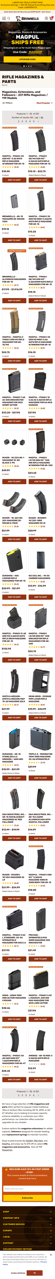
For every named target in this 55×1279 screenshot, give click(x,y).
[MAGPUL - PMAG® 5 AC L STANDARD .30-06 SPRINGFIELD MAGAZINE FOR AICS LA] (14, 919)
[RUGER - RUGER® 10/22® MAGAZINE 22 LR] (14, 859)
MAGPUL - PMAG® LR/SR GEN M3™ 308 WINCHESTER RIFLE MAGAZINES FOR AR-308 (39, 638)
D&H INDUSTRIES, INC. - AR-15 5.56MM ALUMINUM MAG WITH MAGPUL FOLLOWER (41, 818)
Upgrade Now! (27, 59)
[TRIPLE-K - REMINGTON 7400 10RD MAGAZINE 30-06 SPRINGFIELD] (41, 738)
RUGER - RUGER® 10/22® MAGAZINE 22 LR (13, 877)
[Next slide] (51, 46)
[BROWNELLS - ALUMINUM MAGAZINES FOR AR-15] (14, 261)
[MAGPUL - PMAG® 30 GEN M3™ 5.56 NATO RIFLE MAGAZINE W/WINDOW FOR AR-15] (14, 140)
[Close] (51, 1255)
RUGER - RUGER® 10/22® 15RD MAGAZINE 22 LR (37, 520)
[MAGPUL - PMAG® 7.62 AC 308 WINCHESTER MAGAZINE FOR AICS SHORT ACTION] (14, 382)
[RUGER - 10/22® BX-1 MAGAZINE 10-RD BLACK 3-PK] (14, 442)
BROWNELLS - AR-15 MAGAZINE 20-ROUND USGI (13, 219)
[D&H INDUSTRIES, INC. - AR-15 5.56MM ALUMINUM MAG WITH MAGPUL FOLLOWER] (41, 799)
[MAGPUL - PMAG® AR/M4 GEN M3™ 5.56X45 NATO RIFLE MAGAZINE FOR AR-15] (41, 140)
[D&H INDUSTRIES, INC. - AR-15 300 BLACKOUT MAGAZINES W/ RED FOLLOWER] (14, 799)
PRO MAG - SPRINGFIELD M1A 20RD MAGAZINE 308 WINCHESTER (39, 939)
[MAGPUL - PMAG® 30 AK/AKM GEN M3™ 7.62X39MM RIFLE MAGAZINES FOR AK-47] (14, 1040)
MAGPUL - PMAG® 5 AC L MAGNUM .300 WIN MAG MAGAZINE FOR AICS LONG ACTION (40, 999)
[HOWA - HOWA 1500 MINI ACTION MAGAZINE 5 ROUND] (14, 980)
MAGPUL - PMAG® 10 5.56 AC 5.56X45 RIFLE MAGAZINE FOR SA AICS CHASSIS (40, 401)
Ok (35, 1273)
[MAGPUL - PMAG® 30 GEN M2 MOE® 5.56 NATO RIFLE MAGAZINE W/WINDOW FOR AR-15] (41, 321)
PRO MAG (38, 1141)
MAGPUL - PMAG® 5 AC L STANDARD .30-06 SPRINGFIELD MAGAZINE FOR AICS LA (14, 939)
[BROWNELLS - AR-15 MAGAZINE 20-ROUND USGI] (14, 201)
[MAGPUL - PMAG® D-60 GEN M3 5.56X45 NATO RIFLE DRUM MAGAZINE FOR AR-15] (14, 618)
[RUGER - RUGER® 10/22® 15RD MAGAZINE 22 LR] (41, 502)
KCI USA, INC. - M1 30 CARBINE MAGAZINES (39, 576)
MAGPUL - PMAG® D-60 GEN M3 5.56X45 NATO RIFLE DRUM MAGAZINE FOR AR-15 (14, 637)
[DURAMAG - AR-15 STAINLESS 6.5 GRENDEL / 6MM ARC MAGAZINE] (14, 738)
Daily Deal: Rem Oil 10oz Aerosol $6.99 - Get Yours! (27, 12)
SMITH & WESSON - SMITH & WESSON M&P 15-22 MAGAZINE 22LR (13, 699)
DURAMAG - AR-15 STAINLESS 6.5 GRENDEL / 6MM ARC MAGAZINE (12, 758)
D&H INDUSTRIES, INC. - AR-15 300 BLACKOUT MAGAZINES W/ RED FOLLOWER (14, 818)
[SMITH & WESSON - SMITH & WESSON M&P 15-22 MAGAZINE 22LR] (14, 681)
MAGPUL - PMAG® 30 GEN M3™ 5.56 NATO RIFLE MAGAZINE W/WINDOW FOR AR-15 (13, 160)
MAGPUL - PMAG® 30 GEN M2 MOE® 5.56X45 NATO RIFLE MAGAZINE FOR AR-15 (40, 220)
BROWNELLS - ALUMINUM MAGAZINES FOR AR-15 (14, 279)
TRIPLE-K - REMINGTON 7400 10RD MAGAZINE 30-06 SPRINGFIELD (40, 756)
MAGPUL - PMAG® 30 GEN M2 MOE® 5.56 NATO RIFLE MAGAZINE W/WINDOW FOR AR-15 (40, 341)
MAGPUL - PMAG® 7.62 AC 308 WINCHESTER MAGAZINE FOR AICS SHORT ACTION (13, 401)
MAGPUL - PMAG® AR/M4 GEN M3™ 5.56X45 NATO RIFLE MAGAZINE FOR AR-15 (39, 160)
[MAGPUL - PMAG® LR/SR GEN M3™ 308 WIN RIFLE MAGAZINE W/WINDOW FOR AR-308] (41, 442)
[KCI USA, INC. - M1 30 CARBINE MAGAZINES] (41, 560)
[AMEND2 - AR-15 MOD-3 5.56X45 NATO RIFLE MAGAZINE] (41, 1040)
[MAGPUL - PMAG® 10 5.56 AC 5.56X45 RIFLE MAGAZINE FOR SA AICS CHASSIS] (41, 382)
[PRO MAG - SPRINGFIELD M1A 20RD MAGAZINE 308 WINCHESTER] (41, 919)
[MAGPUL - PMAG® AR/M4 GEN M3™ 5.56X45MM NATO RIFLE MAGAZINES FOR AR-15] (41, 261)
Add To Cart (14, 180)
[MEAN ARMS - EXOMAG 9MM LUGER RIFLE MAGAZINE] (41, 681)
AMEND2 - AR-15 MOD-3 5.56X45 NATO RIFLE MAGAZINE (40, 1058)
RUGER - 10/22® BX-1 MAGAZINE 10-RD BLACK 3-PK (13, 460)
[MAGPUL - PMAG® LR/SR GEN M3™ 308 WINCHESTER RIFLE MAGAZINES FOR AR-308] (41, 618)
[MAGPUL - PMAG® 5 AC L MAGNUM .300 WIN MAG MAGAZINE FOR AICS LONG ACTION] (41, 980)
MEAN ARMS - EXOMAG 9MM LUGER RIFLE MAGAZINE (40, 699)
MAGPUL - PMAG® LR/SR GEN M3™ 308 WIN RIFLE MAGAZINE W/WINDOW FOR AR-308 (41, 461)
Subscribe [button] (27, 1198)
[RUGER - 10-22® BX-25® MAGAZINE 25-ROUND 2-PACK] (14, 502)
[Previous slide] (3, 46)
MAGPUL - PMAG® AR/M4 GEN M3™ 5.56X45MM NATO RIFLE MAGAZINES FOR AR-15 (41, 280)
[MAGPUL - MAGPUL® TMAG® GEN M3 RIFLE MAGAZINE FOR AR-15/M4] (14, 321)
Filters (9, 103)
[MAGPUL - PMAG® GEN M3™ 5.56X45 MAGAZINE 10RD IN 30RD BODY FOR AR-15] (41, 859)
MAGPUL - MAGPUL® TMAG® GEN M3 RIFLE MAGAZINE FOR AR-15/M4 (13, 341)
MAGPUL (6, 1144)
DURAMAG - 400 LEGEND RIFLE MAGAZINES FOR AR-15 (13, 578)
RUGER (29, 1141)
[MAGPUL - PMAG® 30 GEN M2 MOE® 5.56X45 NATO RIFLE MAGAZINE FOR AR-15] (41, 201)
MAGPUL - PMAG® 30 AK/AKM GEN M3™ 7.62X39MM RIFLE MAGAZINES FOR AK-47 (14, 1059)
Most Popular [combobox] (43, 103)
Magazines (7, 1150)
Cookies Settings (18, 1273)
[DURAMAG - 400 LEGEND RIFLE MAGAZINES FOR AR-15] (14, 560)
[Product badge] (9, 127)
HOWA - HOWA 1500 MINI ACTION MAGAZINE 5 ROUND (14, 998)
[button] (4, 18)
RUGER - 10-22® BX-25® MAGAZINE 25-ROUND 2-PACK (12, 520)
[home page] (27, 19)
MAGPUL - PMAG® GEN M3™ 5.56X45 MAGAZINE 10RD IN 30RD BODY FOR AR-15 (40, 878)
